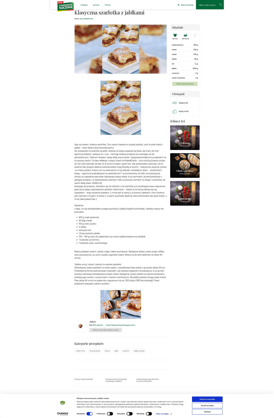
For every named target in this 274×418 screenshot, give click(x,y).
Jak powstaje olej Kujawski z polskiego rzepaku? (116, 380)
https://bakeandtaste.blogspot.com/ (120, 325)
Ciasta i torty (80, 351)
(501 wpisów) (98, 325)
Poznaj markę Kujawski (83, 379)
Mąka (116, 351)
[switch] (110, 413)
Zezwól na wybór (207, 405)
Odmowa (207, 412)
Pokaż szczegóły (162, 414)
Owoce (107, 351)
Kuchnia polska (95, 351)
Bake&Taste (88, 19)
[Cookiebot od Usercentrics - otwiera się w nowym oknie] (62, 413)
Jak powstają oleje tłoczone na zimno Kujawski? (147, 380)
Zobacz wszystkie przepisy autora (106, 330)
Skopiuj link (183, 103)
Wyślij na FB (183, 111)
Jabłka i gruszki (139, 351)
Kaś (81, 19)
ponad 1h (126, 351)
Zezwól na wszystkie (207, 399)
